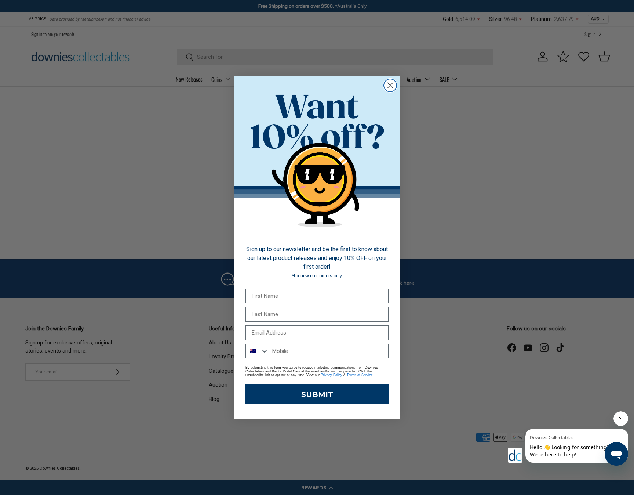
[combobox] (257, 351)
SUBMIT (317, 394)
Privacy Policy (331, 375)
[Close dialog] (390, 85)
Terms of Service (360, 375)
